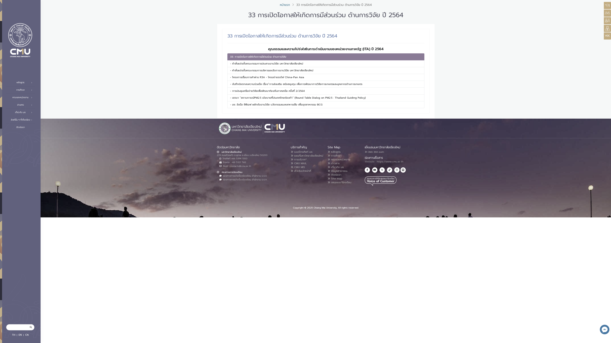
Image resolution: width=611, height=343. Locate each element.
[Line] (403, 170)
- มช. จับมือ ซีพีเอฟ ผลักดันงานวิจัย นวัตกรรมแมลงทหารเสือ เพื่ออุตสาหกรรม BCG (276, 105)
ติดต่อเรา (20, 127)
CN (27, 335)
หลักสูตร (335, 152)
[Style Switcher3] (607, 5)
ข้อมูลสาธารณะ (339, 171)
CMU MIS (299, 167)
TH (13, 335)
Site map (336, 179)
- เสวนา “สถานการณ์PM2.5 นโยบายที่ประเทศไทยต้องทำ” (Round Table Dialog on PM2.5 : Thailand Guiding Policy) (298, 98)
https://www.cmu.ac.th (390, 162)
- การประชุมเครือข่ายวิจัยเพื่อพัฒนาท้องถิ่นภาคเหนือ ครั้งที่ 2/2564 (267, 91)
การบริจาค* (300, 159)
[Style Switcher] (607, 13)
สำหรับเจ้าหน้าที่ (302, 171)
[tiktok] (389, 170)
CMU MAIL (300, 163)
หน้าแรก (285, 5)
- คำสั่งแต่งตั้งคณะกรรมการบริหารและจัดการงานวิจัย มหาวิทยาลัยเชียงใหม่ (271, 70)
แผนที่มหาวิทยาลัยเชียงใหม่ (308, 156)
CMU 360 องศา (375, 152)
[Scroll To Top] (605, 339)
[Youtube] (374, 170)
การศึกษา (335, 156)
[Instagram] (397, 170)
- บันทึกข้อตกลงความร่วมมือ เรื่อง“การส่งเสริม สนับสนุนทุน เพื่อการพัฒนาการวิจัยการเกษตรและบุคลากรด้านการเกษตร (296, 84)
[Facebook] (367, 170)
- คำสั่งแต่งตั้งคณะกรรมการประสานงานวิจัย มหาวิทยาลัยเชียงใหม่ (266, 64)
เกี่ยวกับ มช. (337, 167)
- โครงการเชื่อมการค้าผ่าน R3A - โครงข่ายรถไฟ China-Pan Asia (267, 77)
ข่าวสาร (335, 163)
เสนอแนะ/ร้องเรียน (340, 182)
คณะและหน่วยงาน (340, 159)
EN (20, 335)
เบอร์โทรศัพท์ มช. (303, 152)
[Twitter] (382, 170)
